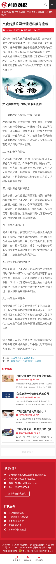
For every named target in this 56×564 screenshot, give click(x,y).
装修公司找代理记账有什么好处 (26, 361)
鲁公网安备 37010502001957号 (38, 551)
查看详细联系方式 (17, 493)
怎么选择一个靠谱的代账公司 (33, 393)
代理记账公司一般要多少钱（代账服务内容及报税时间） (33, 430)
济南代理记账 (7, 12)
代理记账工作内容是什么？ (32, 411)
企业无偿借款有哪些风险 (23, 358)
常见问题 (20, 12)
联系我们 (10, 468)
